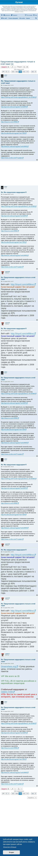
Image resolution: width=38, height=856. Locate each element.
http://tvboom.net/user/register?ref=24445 (14, 146)
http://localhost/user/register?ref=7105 (13, 133)
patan (5, 75)
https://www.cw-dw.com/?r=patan (11, 158)
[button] (3, 71)
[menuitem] (6, 15)
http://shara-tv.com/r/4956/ (9, 122)
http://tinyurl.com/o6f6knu (22, 284)
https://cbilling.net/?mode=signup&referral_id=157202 (18, 97)
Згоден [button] (11, 852)
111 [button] (27, 72)
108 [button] (17, 72)
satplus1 (7, 653)
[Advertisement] (19, 40)
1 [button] (8, 72)
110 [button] (24, 72)
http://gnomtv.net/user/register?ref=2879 (13, 107)
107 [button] (13, 72)
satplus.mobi (6, 692)
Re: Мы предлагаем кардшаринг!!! (14, 192)
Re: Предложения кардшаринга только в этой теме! (18, 82)
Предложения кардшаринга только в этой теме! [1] (18, 63)
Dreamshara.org (8, 666)
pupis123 (7, 271)
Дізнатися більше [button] (9, 847)
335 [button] (33, 72)
